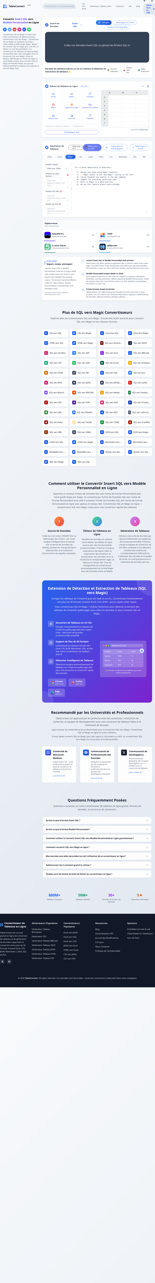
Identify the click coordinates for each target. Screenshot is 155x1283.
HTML (101, 157)
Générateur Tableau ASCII (43, 945)
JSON (50, 157)
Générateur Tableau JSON (43, 949)
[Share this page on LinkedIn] (24, 29)
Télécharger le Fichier (141, 147)
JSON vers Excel (71, 945)
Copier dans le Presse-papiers (117, 147)
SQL (80, 157)
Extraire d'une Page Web (117, 27)
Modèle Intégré (52, 164)
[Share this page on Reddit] (14, 29)
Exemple (105, 22)
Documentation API (104, 933)
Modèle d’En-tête (57, 191)
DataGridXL (143, 129)
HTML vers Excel (71, 950)
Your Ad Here (133, 938)
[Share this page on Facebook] (5, 29)
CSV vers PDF (70, 958)
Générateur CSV (39, 936)
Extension (120, 6)
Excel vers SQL (70, 937)
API (130, 6)
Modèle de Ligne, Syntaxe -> (57, 174)
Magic (70, 157)
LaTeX (90, 157)
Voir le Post (95, 778)
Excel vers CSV (70, 941)
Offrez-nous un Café (93, 147)
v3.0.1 (29, 5)
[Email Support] (9, 961)
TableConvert (31, 978)
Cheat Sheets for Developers (140, 933)
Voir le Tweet (134, 772)
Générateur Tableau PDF (43, 958)
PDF (144, 157)
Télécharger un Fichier (125, 22)
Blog (138, 6)
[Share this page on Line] (29, 29)
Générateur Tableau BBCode (45, 940)
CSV (110, 157)
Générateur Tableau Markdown (41, 930)
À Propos (99, 942)
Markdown (123, 157)
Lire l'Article (57, 776)
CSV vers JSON (70, 954)
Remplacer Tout (72, 132)
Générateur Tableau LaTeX (100, 6)
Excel (60, 157)
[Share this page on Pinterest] (19, 29)
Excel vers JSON (71, 932)
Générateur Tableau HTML (44, 954)
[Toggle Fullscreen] (148, 86)
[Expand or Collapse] (143, 86)
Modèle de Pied (57, 204)
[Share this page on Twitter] (10, 29)
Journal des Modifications (107, 938)
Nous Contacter (102, 946)
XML (135, 157)
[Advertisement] (21, 88)
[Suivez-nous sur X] (2, 961)
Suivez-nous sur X (76, 147)
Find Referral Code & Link (138, 929)
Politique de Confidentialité (107, 951)
